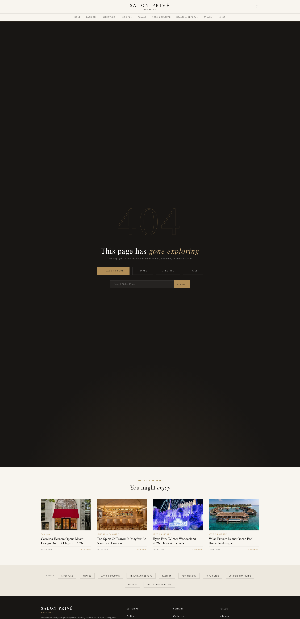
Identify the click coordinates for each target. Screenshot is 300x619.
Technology (189, 576)
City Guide (212, 576)
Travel (209, 17)
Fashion (92, 17)
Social (127, 17)
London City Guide (240, 576)
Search (181, 284)
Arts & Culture (161, 17)
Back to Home (115, 271)
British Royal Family (159, 585)
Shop (222, 17)
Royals (142, 17)
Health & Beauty (187, 17)
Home (77, 17)
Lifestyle (110, 17)
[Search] (257, 7)
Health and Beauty (141, 576)
